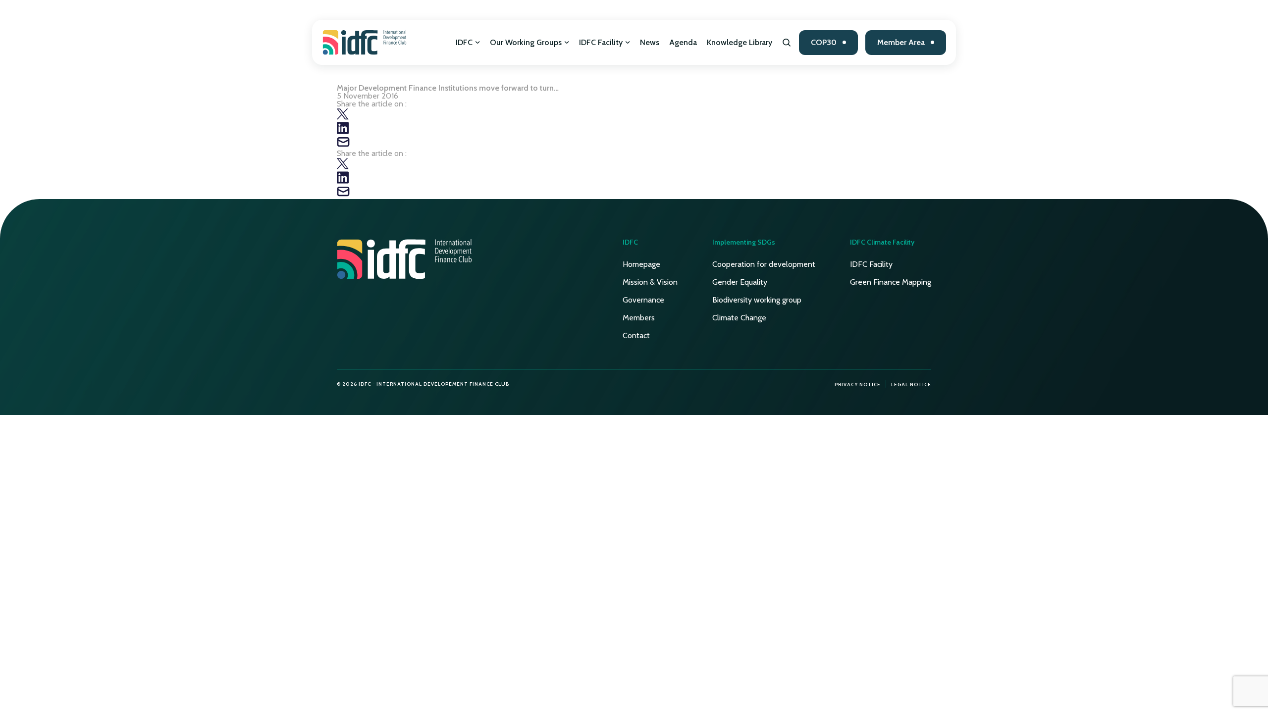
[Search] (787, 43)
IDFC (464, 42)
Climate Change (739, 317)
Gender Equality (739, 282)
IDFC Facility (601, 42)
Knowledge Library (739, 42)
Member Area (901, 42)
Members (639, 317)
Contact (636, 335)
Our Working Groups (526, 42)
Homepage (641, 264)
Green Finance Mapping (890, 282)
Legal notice (911, 384)
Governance (643, 300)
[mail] (343, 145)
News (649, 42)
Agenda (683, 42)
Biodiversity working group (756, 300)
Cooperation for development (763, 264)
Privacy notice (858, 384)
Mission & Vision (650, 282)
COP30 (824, 42)
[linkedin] (343, 131)
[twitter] (343, 117)
